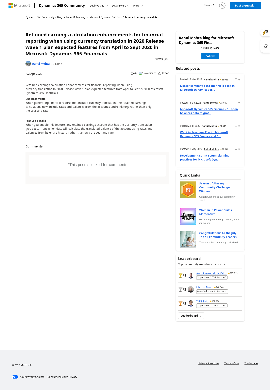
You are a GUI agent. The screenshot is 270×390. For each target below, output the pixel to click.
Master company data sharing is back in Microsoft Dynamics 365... (207, 88)
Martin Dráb (204, 287)
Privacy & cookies (208, 363)
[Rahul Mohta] (28, 63)
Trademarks (251, 363)
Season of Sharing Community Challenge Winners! (214, 187)
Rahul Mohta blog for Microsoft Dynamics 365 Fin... (94, 17)
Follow (210, 56)
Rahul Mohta (41, 63)
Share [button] (152, 73)
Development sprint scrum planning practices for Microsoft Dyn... (204, 157)
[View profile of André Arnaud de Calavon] (191, 275)
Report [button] (165, 73)
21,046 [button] (57, 64)
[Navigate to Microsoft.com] (19, 5)
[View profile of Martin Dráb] (191, 289)
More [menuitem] (136, 5)
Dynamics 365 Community (62, 5)
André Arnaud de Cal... (211, 273)
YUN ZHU (202, 301)
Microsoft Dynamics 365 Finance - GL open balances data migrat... (209, 111)
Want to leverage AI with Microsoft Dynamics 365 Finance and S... (204, 134)
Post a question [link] (245, 5)
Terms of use (231, 363)
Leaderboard (190, 315)
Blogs (60, 17)
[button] (209, 5)
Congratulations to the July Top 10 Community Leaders (218, 235)
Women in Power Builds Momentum (215, 212)
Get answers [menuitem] (118, 5)
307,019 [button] (234, 273)
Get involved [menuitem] (97, 5)
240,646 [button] (220, 287)
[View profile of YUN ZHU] (191, 303)
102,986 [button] (215, 301)
